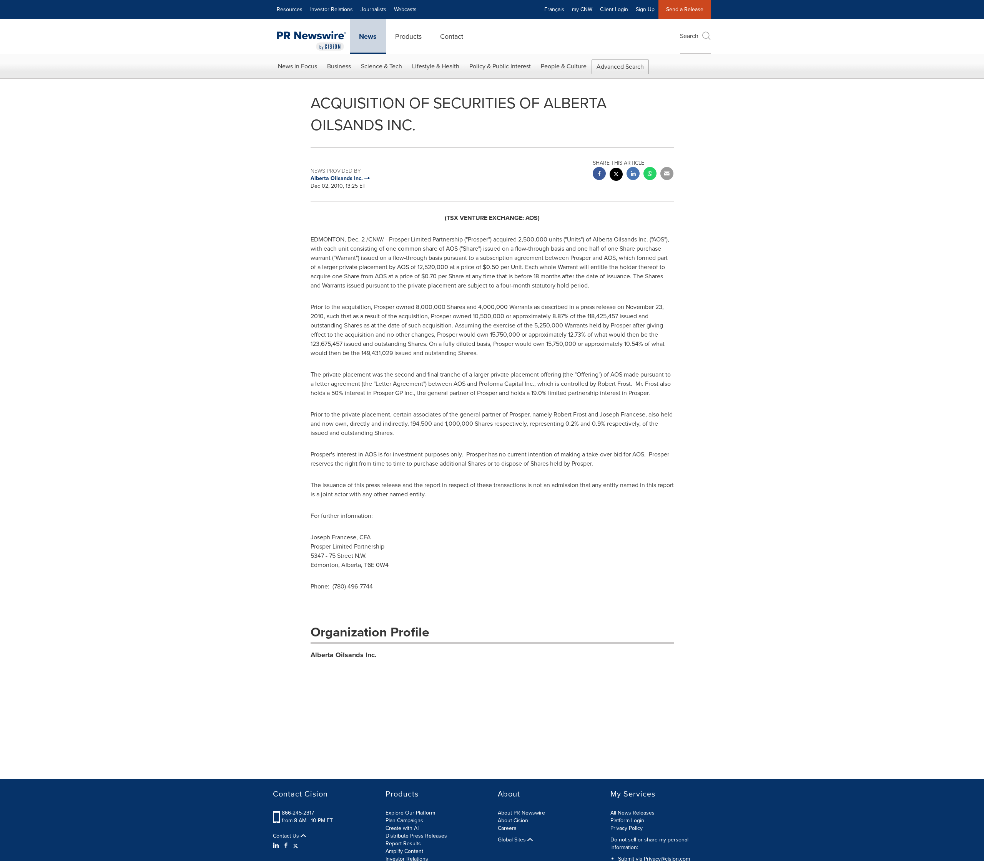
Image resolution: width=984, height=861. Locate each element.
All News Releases (632, 813)
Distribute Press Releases (416, 836)
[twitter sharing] (616, 175)
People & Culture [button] (564, 66)
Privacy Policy (626, 828)
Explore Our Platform (410, 813)
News (368, 36)
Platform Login (627, 820)
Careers (507, 828)
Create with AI (402, 828)
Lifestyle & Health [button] (435, 66)
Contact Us (287, 836)
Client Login (614, 9)
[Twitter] (295, 845)
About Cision (513, 820)
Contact (451, 36)
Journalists (373, 9)
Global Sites (512, 840)
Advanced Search (620, 66)
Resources (290, 9)
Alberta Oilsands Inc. (344, 655)
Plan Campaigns (404, 820)
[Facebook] (286, 845)
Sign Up (645, 9)
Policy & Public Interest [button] (500, 66)
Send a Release (684, 9)
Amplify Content (404, 851)
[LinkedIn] (277, 845)
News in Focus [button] (297, 66)
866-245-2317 (298, 813)
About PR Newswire (521, 813)
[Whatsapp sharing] (650, 174)
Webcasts (405, 9)
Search (689, 35)
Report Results (403, 844)
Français (554, 9)
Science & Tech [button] (381, 66)
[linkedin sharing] (633, 174)
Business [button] (339, 66)
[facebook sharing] (599, 174)
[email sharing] (666, 174)
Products (408, 36)
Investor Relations (331, 9)
